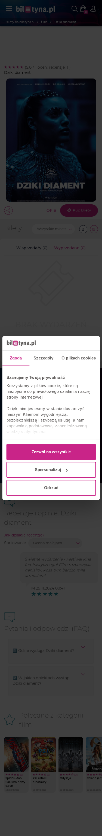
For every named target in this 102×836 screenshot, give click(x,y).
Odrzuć (51, 487)
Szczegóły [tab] (43, 358)
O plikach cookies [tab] (78, 358)
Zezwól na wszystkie (51, 451)
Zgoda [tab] (16, 358)
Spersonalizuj (48, 469)
